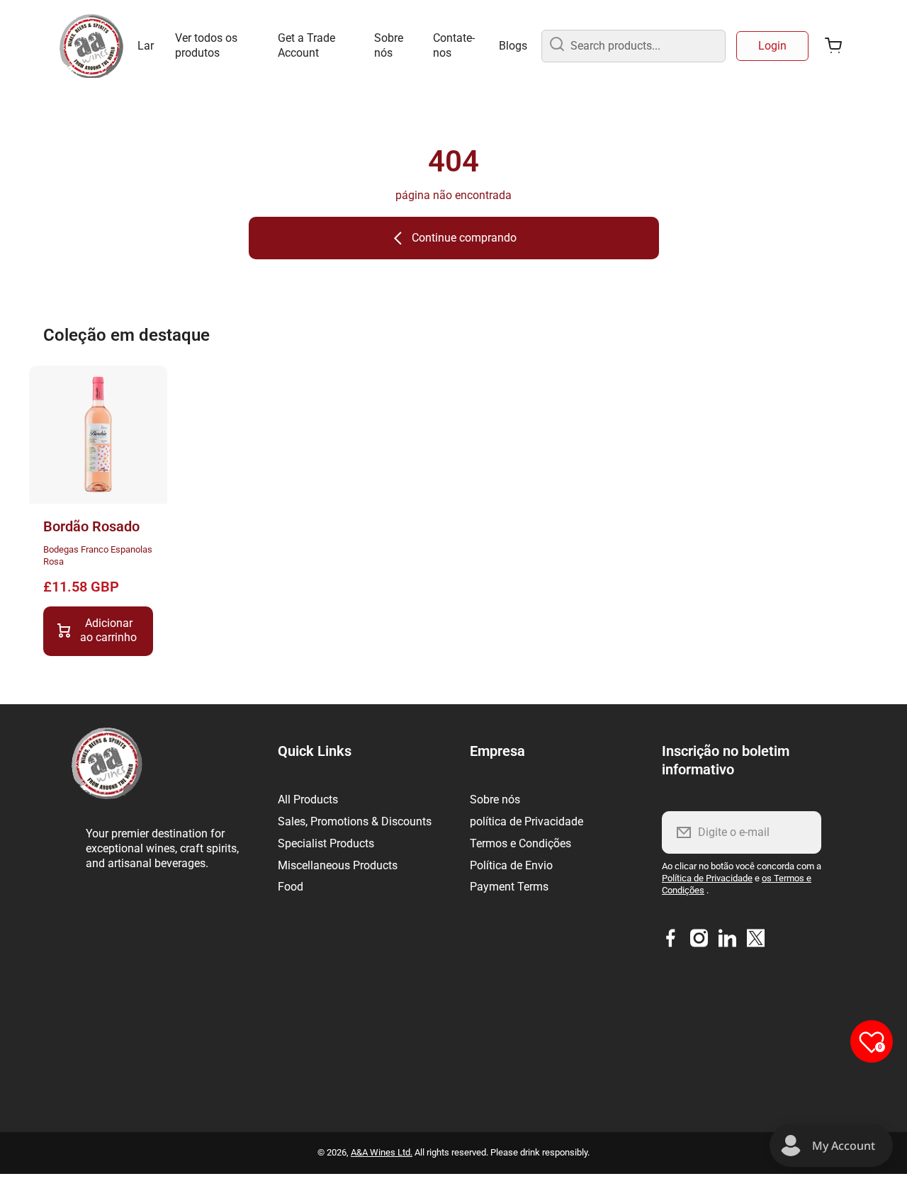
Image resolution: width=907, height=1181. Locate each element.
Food (290, 886)
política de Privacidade (526, 821)
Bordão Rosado (91, 526)
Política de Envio (511, 865)
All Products (308, 799)
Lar (145, 45)
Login (772, 45)
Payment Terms (509, 886)
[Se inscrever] (801, 832)
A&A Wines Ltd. (381, 1152)
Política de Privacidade (707, 878)
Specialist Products (326, 843)
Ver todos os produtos (206, 45)
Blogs (513, 45)
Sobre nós (388, 45)
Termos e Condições (520, 843)
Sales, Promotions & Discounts (355, 821)
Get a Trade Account (306, 45)
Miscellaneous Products (338, 865)
